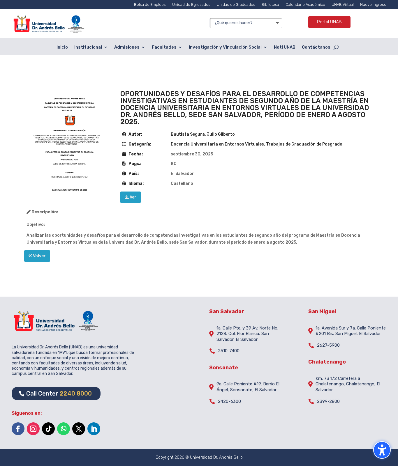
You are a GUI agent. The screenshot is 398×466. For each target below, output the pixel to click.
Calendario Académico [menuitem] (305, 4)
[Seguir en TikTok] (48, 428)
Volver (39, 256)
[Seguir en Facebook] (18, 428)
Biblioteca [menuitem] (270, 4)
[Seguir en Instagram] (33, 428)
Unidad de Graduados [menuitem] (236, 4)
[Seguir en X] (78, 428)
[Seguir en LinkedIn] (93, 428)
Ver (132, 197)
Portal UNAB (329, 21)
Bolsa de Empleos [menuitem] (150, 4)
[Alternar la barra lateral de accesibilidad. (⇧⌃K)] (382, 450)
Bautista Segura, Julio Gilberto (203, 134)
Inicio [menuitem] (62, 47)
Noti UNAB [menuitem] (284, 47)
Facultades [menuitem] (164, 47)
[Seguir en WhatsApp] (63, 428)
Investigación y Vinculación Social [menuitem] (225, 47)
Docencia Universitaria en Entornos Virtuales (217, 144)
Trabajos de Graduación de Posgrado (304, 144)
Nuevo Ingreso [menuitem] (373, 4)
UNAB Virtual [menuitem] (343, 4)
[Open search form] (336, 47)
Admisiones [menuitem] (127, 47)
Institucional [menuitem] (88, 47)
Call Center (59, 393)
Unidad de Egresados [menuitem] (191, 4)
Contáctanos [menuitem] (316, 47)
